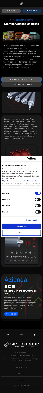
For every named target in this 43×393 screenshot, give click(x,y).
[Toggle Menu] (39, 3)
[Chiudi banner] (40, 158)
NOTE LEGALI (21, 380)
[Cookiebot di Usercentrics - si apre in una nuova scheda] (27, 158)
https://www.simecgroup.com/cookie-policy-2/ (19, 181)
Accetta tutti (21, 226)
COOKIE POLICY (21, 373)
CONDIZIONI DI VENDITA (21, 385)
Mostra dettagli (31, 220)
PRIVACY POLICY (21, 367)
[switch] (38, 199)
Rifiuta (21, 233)
